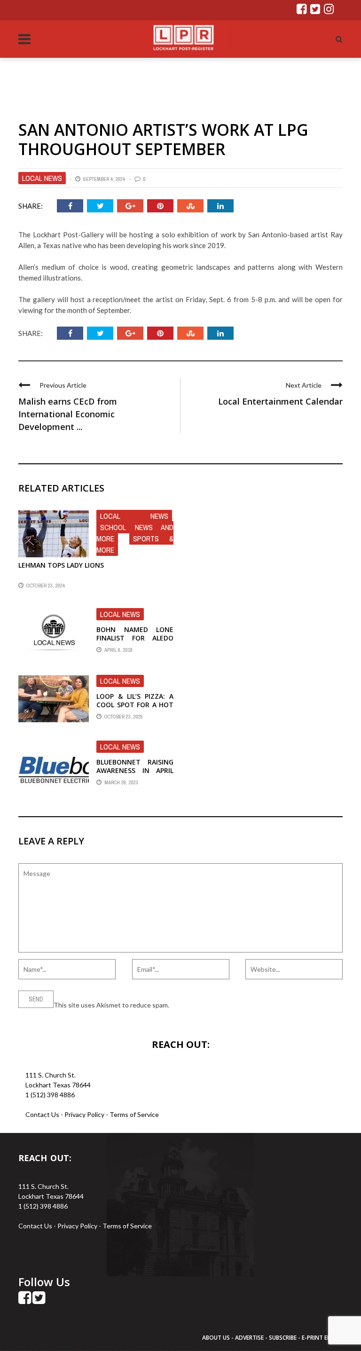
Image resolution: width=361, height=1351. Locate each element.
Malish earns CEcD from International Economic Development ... (67, 414)
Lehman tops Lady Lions (61, 565)
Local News (42, 178)
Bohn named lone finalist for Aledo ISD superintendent (134, 638)
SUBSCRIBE (283, 1338)
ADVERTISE (249, 1338)
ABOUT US (216, 1338)
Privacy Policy (85, 1114)
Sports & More (134, 544)
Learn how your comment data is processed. (235, 1005)
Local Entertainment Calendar (280, 401)
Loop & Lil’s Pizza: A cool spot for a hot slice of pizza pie (134, 705)
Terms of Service (134, 1114)
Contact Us (42, 1114)
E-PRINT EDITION (324, 1338)
